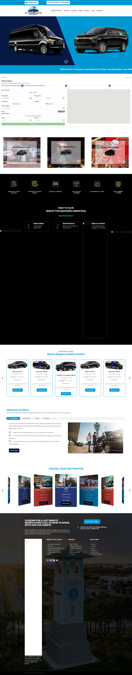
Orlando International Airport (33, 116)
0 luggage (49, 103)
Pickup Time (37, 95)
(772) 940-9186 (92, 522)
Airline (3, 118)
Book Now (17, 390)
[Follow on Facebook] (48, 560)
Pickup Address (6, 106)
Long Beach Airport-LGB (54, 550)
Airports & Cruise (56, 10)
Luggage (36, 101)
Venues (93, 548)
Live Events (72, 554)
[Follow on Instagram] (51, 560)
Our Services (26, 418)
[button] (3, 378)
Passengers (5, 101)
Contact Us (99, 10)
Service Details (5, 90)
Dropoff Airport (5, 113)
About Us (66, 10)
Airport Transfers (73, 544)
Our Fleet (93, 546)
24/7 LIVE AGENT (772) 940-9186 (59, 2)
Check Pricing (33, 124)
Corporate (74, 10)
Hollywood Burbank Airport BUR (55, 548)
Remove (62, 111)
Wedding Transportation (75, 546)
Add (59, 111)
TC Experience (13, 418)
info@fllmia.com (32, 2)
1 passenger (17, 103)
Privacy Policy (79, 127)
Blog (93, 10)
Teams (37, 418)
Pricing (80, 10)
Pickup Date (5, 95)
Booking (46, 418)
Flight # (36, 118)
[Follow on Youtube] (57, 560)
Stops (3, 111)
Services (86, 10)
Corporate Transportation (75, 548)
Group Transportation (74, 552)
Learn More (14, 450)
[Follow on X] (54, 560)
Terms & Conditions (72, 127)
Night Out (71, 550)
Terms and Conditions (96, 554)
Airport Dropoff (33, 92)
